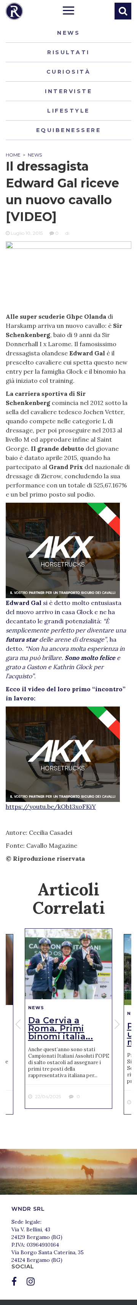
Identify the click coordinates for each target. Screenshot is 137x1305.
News (68, 32)
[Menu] (68, 11)
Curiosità (68, 71)
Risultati (68, 52)
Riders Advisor (14, 11)
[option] (68, 1018)
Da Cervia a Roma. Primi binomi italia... (60, 1028)
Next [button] (118, 1024)
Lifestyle (68, 110)
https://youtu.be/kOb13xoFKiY (51, 806)
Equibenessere (68, 130)
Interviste (68, 91)
